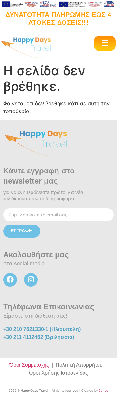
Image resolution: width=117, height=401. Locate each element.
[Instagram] (31, 280)
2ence (103, 390)
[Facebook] (10, 280)
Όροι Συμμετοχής (29, 365)
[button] (105, 43)
